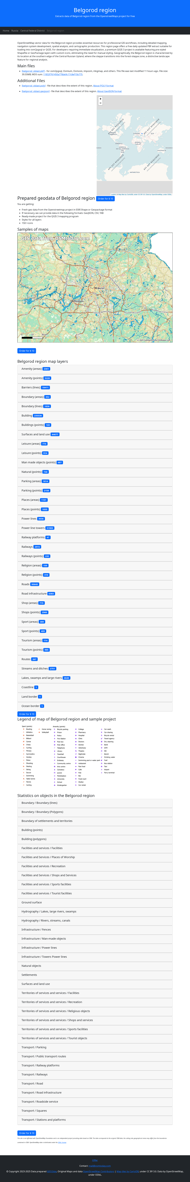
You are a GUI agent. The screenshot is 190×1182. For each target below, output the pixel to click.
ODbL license (62, 1142)
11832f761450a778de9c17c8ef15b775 (62, 74)
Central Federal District (32, 30)
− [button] (100, 103)
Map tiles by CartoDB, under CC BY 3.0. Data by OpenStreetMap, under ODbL (145, 194)
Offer (95, 1160)
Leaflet (113, 194)
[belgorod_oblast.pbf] (33, 71)
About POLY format (103, 85)
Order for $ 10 (105, 198)
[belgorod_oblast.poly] (33, 85)
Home (6, 30)
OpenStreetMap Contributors (98, 1171)
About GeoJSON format (109, 91)
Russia (14, 30)
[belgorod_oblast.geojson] (36, 91)
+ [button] (100, 99)
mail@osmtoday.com (100, 1165)
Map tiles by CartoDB (128, 1171)
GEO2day (52, 1171)
